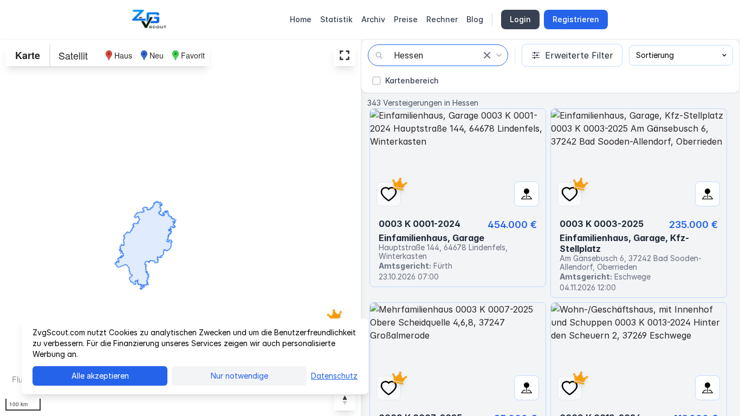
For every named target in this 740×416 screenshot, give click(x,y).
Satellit (73, 55)
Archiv (373, 19)
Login (520, 19)
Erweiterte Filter (579, 55)
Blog (474, 19)
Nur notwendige (239, 375)
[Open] (499, 55)
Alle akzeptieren (100, 375)
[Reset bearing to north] (344, 400)
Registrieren (576, 19)
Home (300, 19)
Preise (406, 19)
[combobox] (438, 55)
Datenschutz (334, 375)
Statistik (336, 19)
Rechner (442, 19)
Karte (27, 55)
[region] (180, 227)
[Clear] (487, 55)
